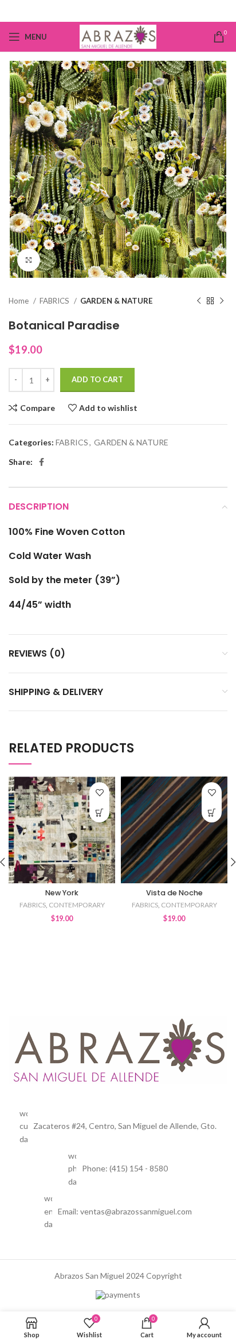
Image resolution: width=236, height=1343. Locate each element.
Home (19, 300)
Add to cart (97, 379)
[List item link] (118, 1169)
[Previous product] (198, 301)
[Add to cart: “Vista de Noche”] (212, 812)
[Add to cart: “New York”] (99, 812)
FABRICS (55, 300)
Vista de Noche (174, 893)
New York (61, 893)
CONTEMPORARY (77, 904)
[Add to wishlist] (99, 792)
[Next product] (221, 301)
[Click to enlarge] (28, 260)
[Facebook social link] (118, 11)
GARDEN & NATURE (116, 300)
